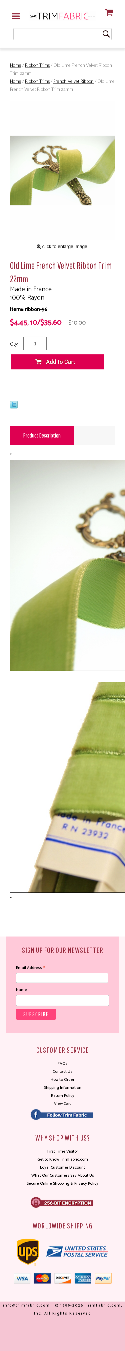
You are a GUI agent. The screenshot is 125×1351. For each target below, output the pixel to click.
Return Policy (62, 1095)
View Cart (62, 1104)
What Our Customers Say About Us (62, 1175)
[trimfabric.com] (62, 15)
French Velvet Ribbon (73, 82)
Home (15, 65)
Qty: (14, 344)
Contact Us (62, 1071)
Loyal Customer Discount (62, 1167)
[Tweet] (14, 406)
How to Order (62, 1079)
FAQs (62, 1063)
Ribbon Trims (37, 65)
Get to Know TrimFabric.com (62, 1159)
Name (21, 990)
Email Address (30, 968)
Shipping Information (62, 1087)
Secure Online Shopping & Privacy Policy (62, 1183)
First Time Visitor (62, 1151)
